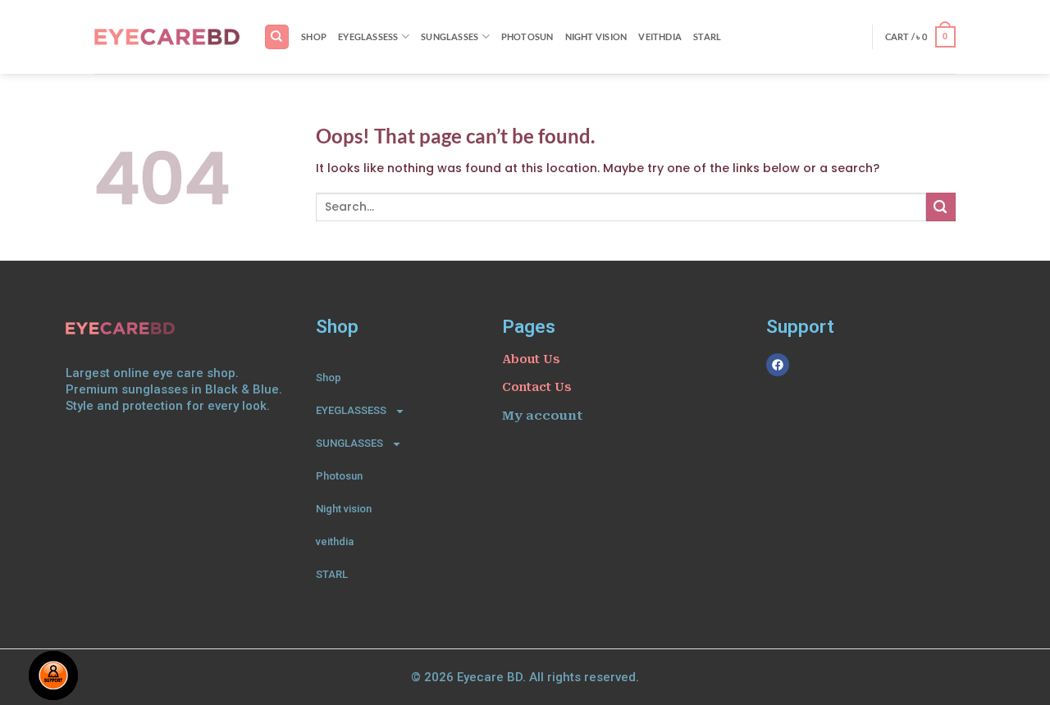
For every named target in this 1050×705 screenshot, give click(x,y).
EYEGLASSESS (368, 36)
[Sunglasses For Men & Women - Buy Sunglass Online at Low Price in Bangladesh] (167, 37)
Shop (313, 36)
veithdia (660, 36)
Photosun (527, 36)
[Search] (276, 36)
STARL (707, 36)
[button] (920, 37)
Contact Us (536, 386)
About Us (530, 359)
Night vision (596, 36)
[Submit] (941, 207)
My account (542, 415)
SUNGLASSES (449, 36)
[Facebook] (777, 364)
